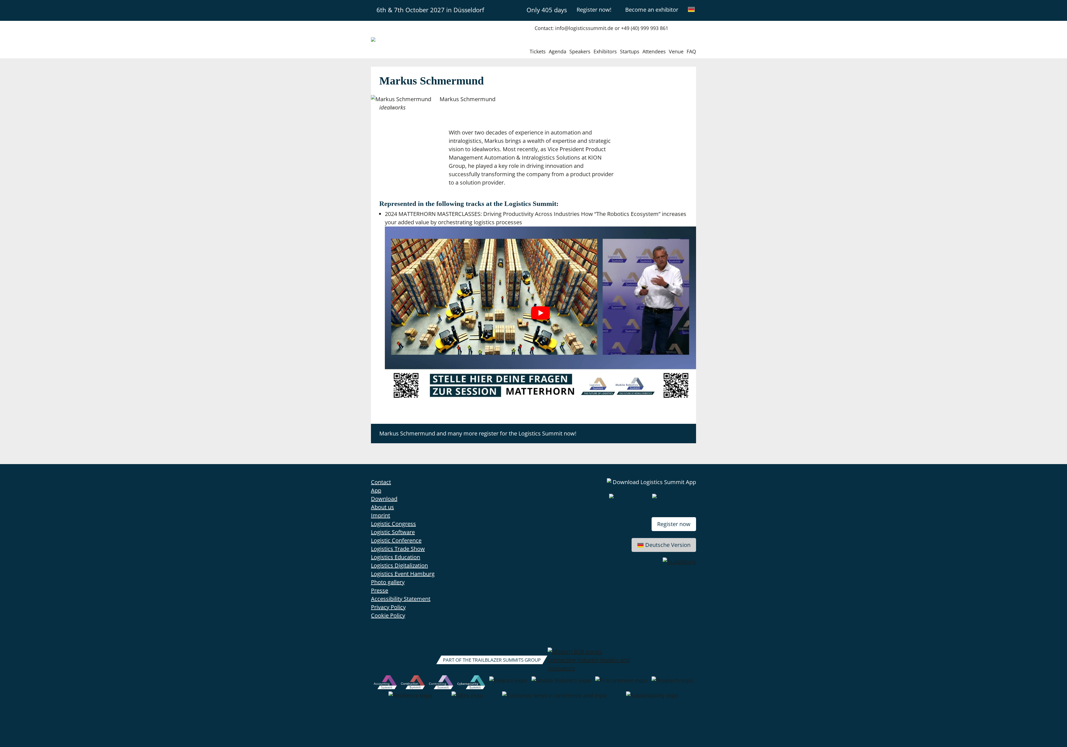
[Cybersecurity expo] (471, 683)
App (376, 490)
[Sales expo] (467, 698)
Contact (381, 482)
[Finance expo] (508, 683)
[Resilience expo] (410, 698)
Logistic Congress (393, 523)
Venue (676, 51)
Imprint (380, 515)
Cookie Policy (388, 615)
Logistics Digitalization (399, 565)
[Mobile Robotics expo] (561, 683)
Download (384, 498)
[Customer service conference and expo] (554, 698)
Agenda (557, 51)
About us (382, 507)
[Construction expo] (413, 683)
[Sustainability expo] (652, 698)
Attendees (654, 51)
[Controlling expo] (441, 683)
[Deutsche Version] (691, 9)
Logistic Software (393, 532)
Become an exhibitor (651, 9)
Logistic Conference (396, 540)
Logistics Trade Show (398, 548)
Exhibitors (605, 51)
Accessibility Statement (400, 598)
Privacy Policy (388, 607)
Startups (629, 51)
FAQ (691, 51)
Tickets (538, 51)
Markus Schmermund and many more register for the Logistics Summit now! (477, 433)
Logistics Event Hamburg (403, 573)
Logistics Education (395, 557)
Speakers (579, 51)
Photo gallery (388, 582)
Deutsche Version (667, 545)
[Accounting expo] (385, 683)
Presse (379, 590)
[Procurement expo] (621, 683)
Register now (673, 524)
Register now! (594, 9)
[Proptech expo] (672, 683)
